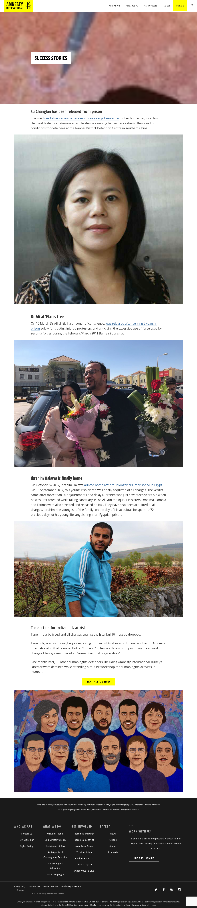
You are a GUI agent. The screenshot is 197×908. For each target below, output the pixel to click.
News (113, 833)
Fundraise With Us (84, 858)
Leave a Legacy (84, 864)
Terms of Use (34, 886)
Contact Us (26, 833)
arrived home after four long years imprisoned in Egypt (123, 485)
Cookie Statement (50, 886)
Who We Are (114, 5)
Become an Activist (84, 839)
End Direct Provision (55, 839)
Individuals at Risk (55, 846)
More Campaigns (55, 874)
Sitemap (20, 890)
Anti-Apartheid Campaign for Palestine (55, 855)
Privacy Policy (19, 886)
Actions (113, 839)
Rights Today (26, 846)
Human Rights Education (55, 866)
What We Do (132, 5)
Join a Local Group (84, 846)
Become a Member (84, 833)
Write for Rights (55, 833)
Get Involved (150, 5)
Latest (166, 5)
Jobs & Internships (144, 858)
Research (113, 852)
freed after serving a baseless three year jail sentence (81, 118)
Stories (113, 846)
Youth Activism (84, 852)
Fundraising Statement (71, 886)
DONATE (180, 5)
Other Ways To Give (84, 870)
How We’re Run (26, 839)
